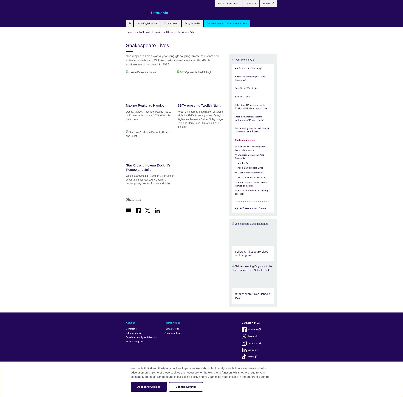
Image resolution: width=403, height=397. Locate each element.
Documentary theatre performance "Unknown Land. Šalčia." (252, 130)
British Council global (228, 3)
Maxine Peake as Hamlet (250, 172)
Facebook (253, 329)
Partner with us (172, 322)
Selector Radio (242, 96)
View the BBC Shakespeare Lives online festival (250, 148)
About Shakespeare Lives (250, 167)
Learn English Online (147, 23)
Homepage (129, 23)
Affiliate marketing (173, 333)
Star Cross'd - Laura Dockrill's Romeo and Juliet (251, 184)
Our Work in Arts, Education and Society (227, 23)
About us (130, 322)
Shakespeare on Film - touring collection (251, 192)
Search (275, 4)
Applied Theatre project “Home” (251, 208)
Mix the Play (244, 163)
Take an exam (171, 23)
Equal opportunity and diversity (141, 337)
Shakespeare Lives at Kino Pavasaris (249, 156)
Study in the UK (192, 23)
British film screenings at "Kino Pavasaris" (250, 78)
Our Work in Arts (245, 59)
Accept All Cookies (148, 386)
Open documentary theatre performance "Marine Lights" (249, 118)
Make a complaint (135, 341)
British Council (135, 13)
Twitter (251, 336)
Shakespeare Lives (245, 140)
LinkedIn (252, 350)
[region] (201, 379)
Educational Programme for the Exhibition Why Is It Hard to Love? (252, 107)
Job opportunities (134, 333)
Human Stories (172, 329)
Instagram (253, 343)
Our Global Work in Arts (246, 88)
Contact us (251, 3)
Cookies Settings (186, 386)
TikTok (251, 357)
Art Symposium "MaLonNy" (248, 68)
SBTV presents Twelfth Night (252, 177)
